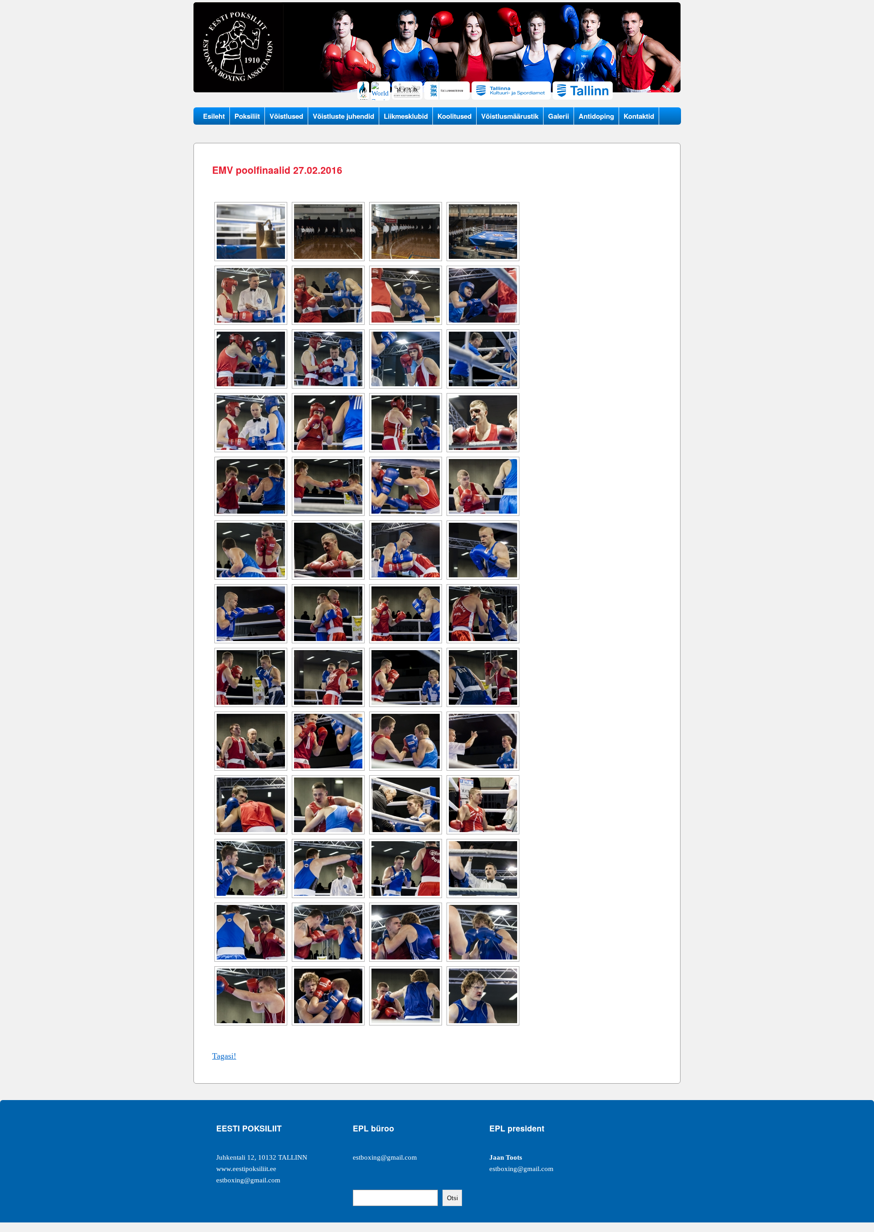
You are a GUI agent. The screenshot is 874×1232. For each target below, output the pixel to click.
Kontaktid (639, 116)
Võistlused (286, 116)
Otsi (452, 1198)
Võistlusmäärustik (510, 116)
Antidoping (596, 116)
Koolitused (454, 116)
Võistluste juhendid (343, 116)
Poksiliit (247, 116)
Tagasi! (224, 1055)
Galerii (558, 116)
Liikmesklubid (406, 116)
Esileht (214, 116)
